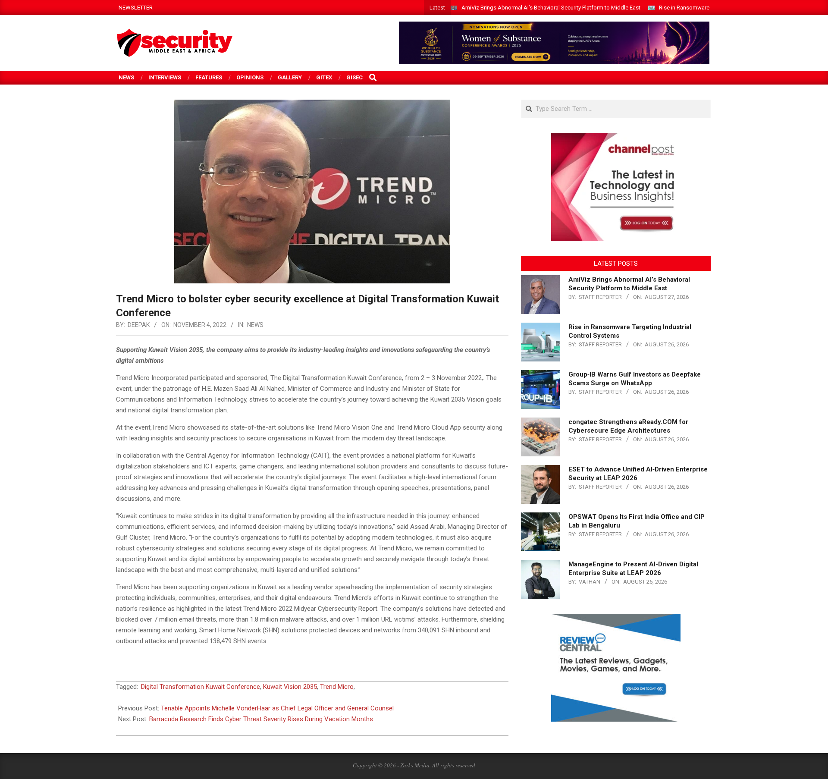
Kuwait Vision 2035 (290, 687)
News (255, 324)
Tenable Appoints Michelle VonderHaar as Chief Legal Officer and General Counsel (277, 708)
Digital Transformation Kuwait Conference (200, 687)
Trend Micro (337, 687)
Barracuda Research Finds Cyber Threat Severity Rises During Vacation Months (261, 719)
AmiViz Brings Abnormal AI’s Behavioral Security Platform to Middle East (550, 7)
